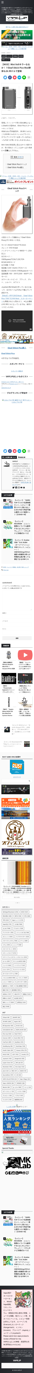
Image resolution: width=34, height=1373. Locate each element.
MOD (4, 567)
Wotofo (6, 1087)
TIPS (6, 920)
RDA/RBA (7, 916)
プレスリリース (19, 969)
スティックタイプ (9, 953)
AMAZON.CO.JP (6, 388)
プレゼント (7, 1095)
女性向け (7, 994)
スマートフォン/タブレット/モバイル (15, 957)
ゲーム (24, 940)
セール (6, 961)
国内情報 (16, 990)
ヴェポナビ (7, 1099)
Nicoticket (7, 1066)
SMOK (23, 1071)
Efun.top (5, 570)
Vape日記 (7, 924)
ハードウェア (19, 965)
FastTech (7, 1042)
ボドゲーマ (17, 777)
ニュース (9, 567)
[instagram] (19, 488)
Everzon (7, 1038)
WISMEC (21, 1083)
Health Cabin (8, 1050)
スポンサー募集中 (17, 371)
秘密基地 (18, 1099)
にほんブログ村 (17, 402)
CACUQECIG (8, 1029)
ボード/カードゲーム (10, 973)
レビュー (7, 982)
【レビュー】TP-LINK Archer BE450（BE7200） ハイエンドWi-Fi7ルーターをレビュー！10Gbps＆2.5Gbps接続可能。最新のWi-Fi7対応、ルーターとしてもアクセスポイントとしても (17, 890)
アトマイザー (8, 932)
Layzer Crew (8, 1062)
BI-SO (19, 1025)
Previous (3, 880)
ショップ (17, 945)
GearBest (19, 1042)
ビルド (6, 969)
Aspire (17, 1021)
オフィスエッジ (8, 1091)
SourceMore (8, 1075)
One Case (19, 1066)
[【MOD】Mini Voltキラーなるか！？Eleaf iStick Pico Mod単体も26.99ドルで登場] (19, 77)
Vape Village (25, 1079)
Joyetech (7, 1058)
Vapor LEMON (8, 1083)
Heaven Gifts (21, 1050)
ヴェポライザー (21, 982)
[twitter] (5, 77)
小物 (17, 994)
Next (31, 880)
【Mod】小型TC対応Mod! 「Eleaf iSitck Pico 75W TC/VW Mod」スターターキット (17, 298)
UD (18, 1075)
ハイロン (21, 1091)
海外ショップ (25, 567)
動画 (6, 990)
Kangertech (19, 1058)
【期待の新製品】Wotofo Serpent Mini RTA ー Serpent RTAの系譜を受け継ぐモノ (8, 666)
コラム (6, 945)
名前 (4, 613)
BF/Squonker (8, 1025)
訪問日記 (21, 1002)
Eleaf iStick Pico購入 (15, 167)
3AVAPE (16, 1017)
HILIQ (6, 1054)
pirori (6, 1071)
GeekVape (20, 1046)
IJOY (15, 1054)
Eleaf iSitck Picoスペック (17, 164)
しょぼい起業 (10, 1107)
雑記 (6, 1006)
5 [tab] (19, 903)
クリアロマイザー (22, 936)
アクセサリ (18, 928)
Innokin (25, 1054)
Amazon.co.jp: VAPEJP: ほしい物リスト (12, 382)
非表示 (20, 157)
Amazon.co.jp (14, 384)
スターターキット (9, 949)
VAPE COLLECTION (10, 1079)
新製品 (14, 567)
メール (5, 621)
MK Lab (19, 1062)
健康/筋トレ (8, 986)
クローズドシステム (10, 940)
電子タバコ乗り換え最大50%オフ (17, 27)
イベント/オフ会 (23, 932)
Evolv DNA (19, 1038)
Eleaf (18, 1034)
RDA (14, 1071)
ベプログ (19, 1095)
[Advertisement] (17, 426)
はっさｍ (17, 1087)
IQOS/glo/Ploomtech (10, 912)
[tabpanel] (17, 881)
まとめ (6, 928)
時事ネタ (7, 998)
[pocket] (15, 77)
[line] (24, 77)
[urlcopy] (29, 77)
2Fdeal (6, 1017)
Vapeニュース (17, 920)
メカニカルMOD (9, 977)
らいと (27, 1087)
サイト (4, 629)
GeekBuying (8, 1046)
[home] (24, 488)
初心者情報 (21, 986)
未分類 (19, 567)
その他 (18, 924)
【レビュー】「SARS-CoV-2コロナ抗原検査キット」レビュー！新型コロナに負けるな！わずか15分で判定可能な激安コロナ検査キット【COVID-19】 (22, 507)
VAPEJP (17, 1360)
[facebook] (10, 77)
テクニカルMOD (19, 961)
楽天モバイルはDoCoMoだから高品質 (17, 1134)
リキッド (22, 977)
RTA (27, 916)
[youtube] (21, 488)
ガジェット (7, 936)
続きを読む (17, 897)
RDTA (18, 916)
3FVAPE (7, 1021)
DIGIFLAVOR (21, 1029)
